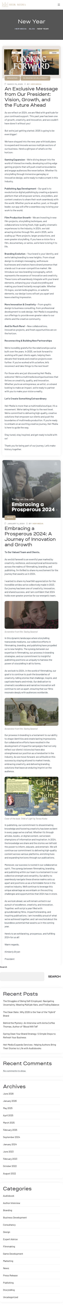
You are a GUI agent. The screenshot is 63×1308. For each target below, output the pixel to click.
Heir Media (36, 84)
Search (3, 967)
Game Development (13, 1253)
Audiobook (8, 1195)
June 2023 (8, 1151)
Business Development (15, 1217)
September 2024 (11, 1137)
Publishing (8, 1282)
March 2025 (9, 1122)
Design (6, 1231)
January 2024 (10, 1144)
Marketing (8, 1260)
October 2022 (10, 1166)
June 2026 (8, 1093)
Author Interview (11, 1203)
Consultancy (9, 1224)
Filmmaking (9, 1246)
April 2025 (8, 1115)
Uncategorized (10, 1297)
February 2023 (10, 1158)
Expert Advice (10, 1239)
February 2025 (10, 1129)
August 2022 (9, 1173)
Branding (7, 1210)
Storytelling (9, 1289)
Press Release (10, 1275)
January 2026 (10, 1100)
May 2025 (8, 1108)
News (6, 1268)
